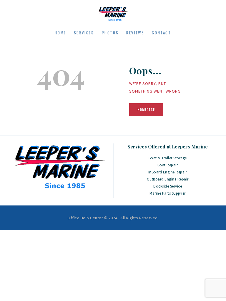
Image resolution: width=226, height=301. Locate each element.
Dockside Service (167, 186)
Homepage (146, 109)
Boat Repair (167, 165)
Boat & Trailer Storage (168, 157)
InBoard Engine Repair (167, 172)
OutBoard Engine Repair (168, 179)
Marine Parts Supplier (167, 193)
